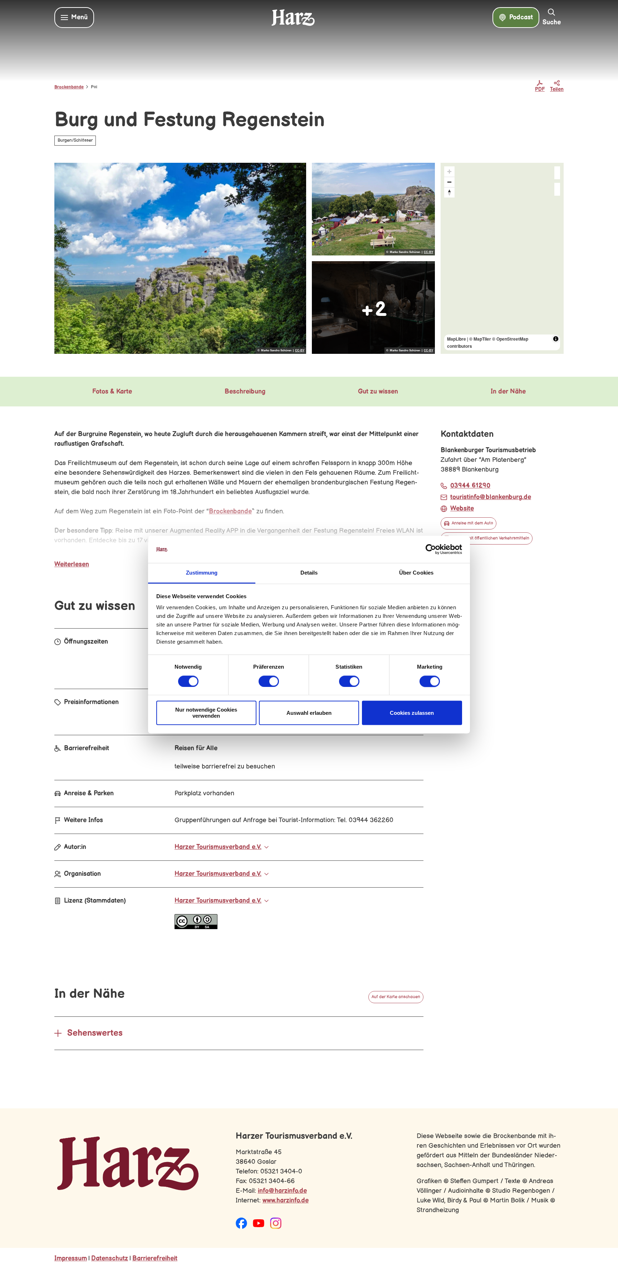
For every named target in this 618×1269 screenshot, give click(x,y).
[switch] (269, 681)
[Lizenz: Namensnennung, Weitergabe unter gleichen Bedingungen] (196, 927)
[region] (502, 258)
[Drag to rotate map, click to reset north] (449, 192)
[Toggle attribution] (555, 339)
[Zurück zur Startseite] (293, 17)
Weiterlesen (71, 564)
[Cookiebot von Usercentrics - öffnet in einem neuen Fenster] (430, 549)
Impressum (70, 1258)
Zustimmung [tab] (202, 573)
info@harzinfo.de (282, 1191)
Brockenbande (69, 87)
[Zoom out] (449, 182)
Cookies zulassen (412, 713)
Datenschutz (109, 1258)
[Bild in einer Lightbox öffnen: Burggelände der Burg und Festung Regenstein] (373, 209)
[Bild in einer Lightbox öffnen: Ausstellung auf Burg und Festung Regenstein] (373, 307)
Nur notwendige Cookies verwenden (206, 713)
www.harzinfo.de (286, 1200)
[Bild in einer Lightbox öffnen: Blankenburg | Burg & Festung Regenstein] (180, 258)
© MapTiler (480, 339)
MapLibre (456, 339)
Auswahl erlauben (309, 713)
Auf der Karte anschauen (396, 997)
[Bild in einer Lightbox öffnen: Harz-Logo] (127, 1163)
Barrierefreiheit (154, 1258)
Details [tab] (309, 573)
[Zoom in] (449, 171)
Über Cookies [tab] (416, 573)
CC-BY (299, 350)
